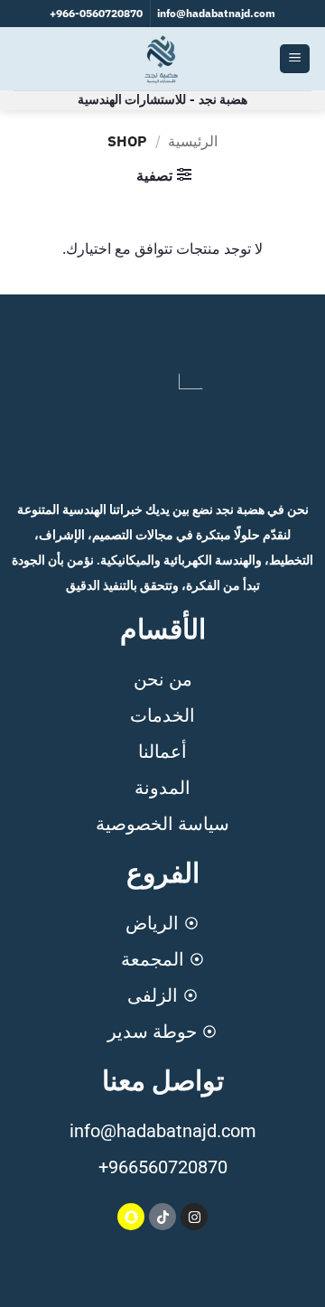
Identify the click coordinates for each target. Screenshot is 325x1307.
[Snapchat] (130, 1216)
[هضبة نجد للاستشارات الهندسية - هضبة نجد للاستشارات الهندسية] (162, 58)
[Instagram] (194, 1216)
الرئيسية (193, 141)
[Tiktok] (162, 1216)
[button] (295, 59)
